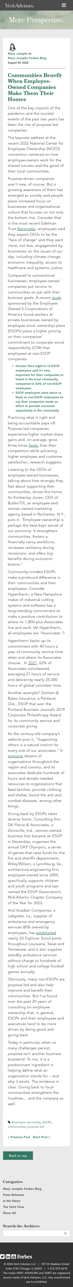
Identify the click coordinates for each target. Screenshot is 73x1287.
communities (17, 1127)
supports (15, 756)
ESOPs (46, 1122)
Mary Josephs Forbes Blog (27, 58)
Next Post (40, 1137)
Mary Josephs (18, 53)
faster (34, 445)
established (46, 932)
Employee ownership (25, 1122)
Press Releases (13, 1195)
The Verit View (13, 1207)
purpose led (35, 1127)
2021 (32, 662)
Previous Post (19, 1137)
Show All (9, 1213)
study (56, 297)
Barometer (26, 228)
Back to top (18, 1155)
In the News (11, 1201)
